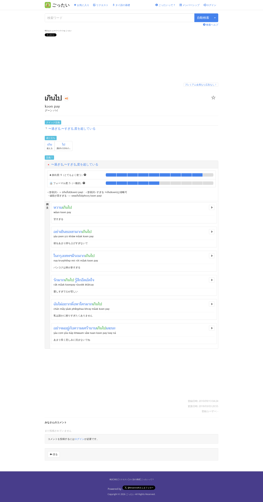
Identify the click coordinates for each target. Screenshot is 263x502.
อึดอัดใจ (87, 280)
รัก (56, 280)
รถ (76, 256)
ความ (78, 328)
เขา (72, 232)
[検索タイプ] (215, 17)
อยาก (66, 304)
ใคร (83, 304)
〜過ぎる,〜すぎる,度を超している (72, 128)
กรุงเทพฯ (64, 256)
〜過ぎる (57, 164)
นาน (93, 328)
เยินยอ (65, 232)
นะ (114, 328)
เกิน (49, 144)
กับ (71, 328)
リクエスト (102, 5)
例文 (116, 479)
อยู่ (67, 328)
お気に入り (82, 5)
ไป (63, 144)
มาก (78, 232)
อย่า (57, 232)
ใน (55, 256)
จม (62, 328)
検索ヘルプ (211, 24)
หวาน (58, 207)
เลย (109, 328)
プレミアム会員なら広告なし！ (201, 84)
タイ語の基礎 (122, 5)
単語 (111, 479)
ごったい (130, 494)
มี (73, 256)
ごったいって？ (166, 5)
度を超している (87, 164)
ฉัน (56, 304)
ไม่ (60, 304)
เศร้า (86, 328)
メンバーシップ (191, 5)
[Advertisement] (131, 60)
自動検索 (203, 18)
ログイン (211, 5)
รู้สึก (78, 280)
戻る (55, 454)
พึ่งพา (75, 304)
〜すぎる (70, 164)
